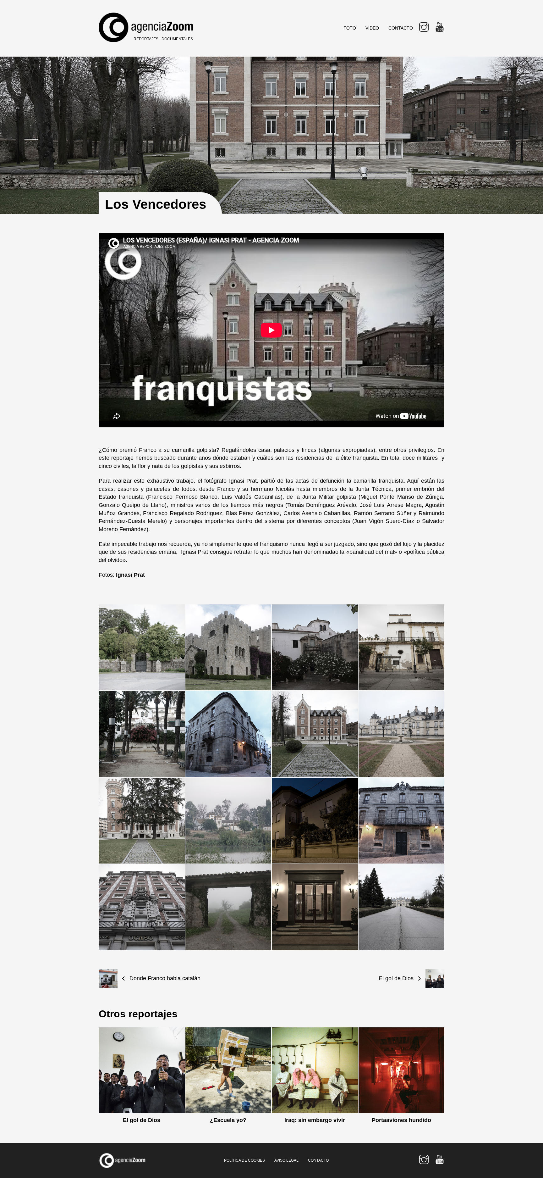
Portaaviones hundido (401, 1120)
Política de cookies (244, 1160)
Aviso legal (286, 1160)
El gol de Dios (141, 1120)
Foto (349, 28)
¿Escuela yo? (228, 1120)
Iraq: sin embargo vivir (314, 1120)
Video (372, 28)
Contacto (400, 28)
